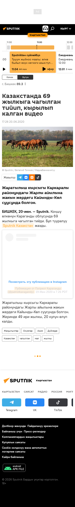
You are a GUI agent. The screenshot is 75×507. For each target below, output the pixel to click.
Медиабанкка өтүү (45, 170)
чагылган (25, 338)
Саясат (29, 391)
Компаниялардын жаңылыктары (23, 437)
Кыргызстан (11, 391)
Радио (42, 391)
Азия (40, 330)
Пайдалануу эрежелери (42, 426)
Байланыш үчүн (12, 431)
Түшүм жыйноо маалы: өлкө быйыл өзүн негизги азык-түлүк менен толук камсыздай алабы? (32, 63)
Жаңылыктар (11, 330)
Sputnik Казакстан (18, 225)
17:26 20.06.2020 (13, 121)
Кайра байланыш (13, 457)
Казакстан (9, 338)
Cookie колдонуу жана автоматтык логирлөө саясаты (24, 449)
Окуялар (28, 330)
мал (37, 338)
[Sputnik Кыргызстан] (12, 30)
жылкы (48, 338)
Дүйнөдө (52, 330)
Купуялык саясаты (13, 442)
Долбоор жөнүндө (14, 426)
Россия (56, 391)
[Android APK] (14, 468)
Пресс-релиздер (35, 431)
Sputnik (9, 170)
